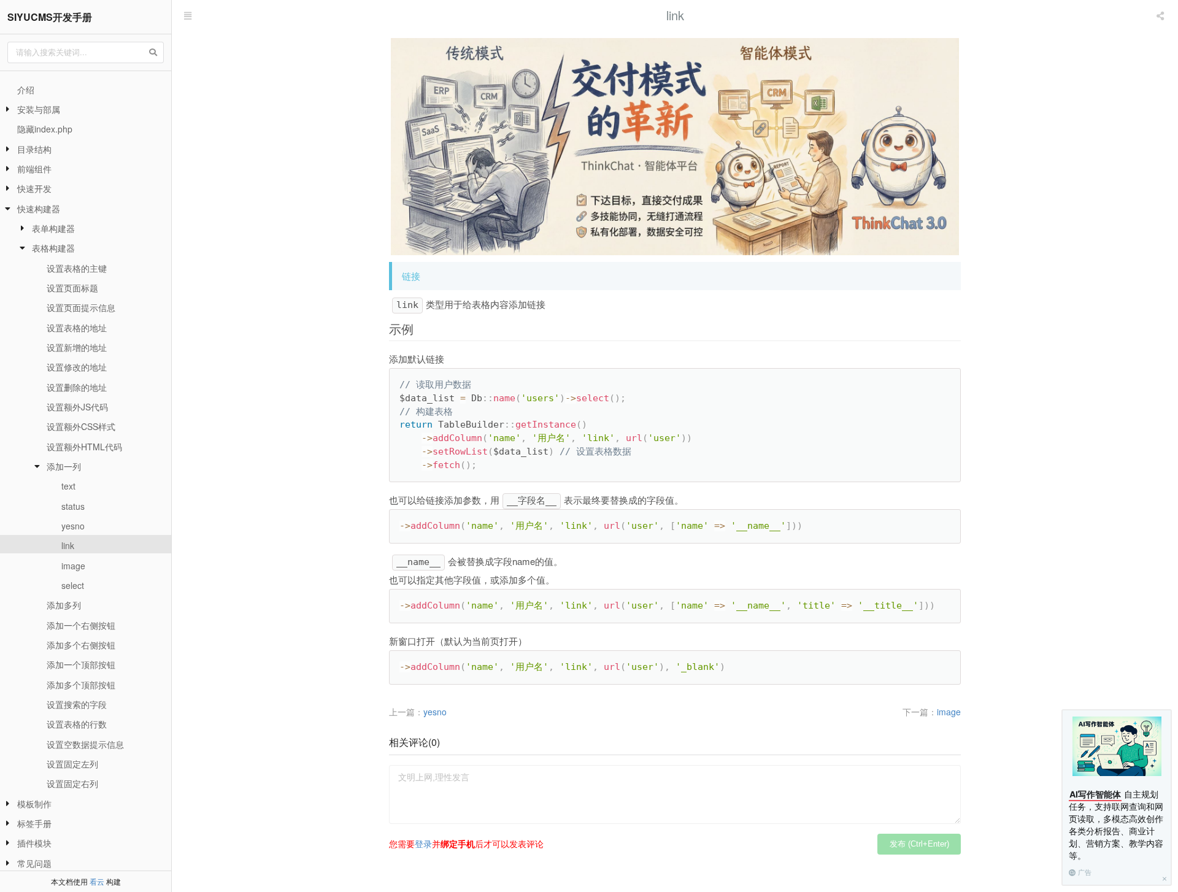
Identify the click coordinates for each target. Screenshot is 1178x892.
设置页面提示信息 (81, 307)
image (73, 565)
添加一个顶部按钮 (81, 664)
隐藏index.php (44, 129)
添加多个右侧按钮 (81, 645)
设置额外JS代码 (77, 407)
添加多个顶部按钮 (81, 685)
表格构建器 (53, 248)
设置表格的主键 (77, 268)
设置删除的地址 (77, 387)
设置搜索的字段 (77, 704)
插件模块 (34, 843)
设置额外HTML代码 (84, 446)
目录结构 (34, 149)
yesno (73, 526)
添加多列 (64, 605)
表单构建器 (53, 228)
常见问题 (34, 863)
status (73, 506)
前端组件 (34, 169)
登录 (423, 843)
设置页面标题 (72, 288)
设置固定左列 (72, 764)
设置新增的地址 (77, 347)
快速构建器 (38, 208)
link (67, 545)
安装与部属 (38, 109)
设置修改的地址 (77, 367)
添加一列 (64, 466)
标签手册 (34, 823)
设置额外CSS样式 (81, 426)
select (72, 585)
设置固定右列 (72, 783)
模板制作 (34, 804)
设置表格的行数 (77, 724)
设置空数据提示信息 (85, 744)
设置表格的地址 (77, 327)
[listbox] (1161, 15)
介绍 (25, 89)
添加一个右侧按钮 (81, 625)
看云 (97, 881)
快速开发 (34, 188)
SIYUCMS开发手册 (49, 17)
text (68, 486)
